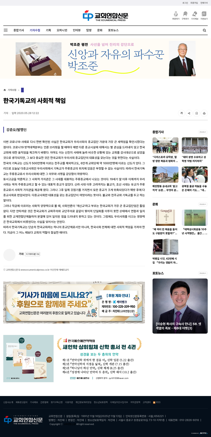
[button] (154, 307)
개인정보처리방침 (83, 402)
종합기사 (19, 30)
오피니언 (62, 30)
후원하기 (176, 19)
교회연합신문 (70, 424)
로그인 (185, 3)
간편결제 (44, 402)
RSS (158, 402)
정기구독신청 (57, 402)
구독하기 (185, 19)
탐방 (89, 30)
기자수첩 (35, 30)
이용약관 (69, 402)
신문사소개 (8, 402)
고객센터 (147, 402)
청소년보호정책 (101, 402)
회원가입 (194, 3)
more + (203, 132)
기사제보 (194, 19)
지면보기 (204, 19)
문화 (100, 30)
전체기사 (204, 3)
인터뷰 (77, 30)
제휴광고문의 (22, 402)
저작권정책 (135, 402)
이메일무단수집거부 (119, 402)
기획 (48, 30)
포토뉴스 (113, 30)
